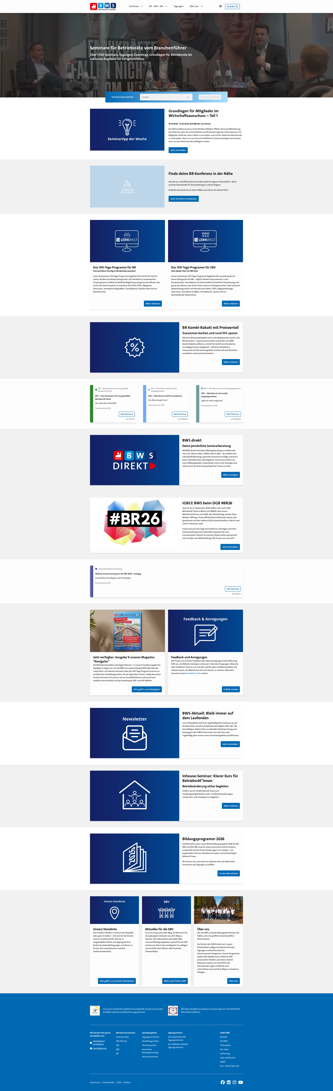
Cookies (127, 1082)
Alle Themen (121, 1041)
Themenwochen (149, 1045)
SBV (118, 1049)
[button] (136, 6)
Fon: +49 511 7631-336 (229, 1066)
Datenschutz (108, 1082)
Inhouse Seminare (150, 1056)
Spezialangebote (149, 1032)
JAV (117, 1045)
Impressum (95, 1082)
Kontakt (223, 1037)
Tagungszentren (175, 1032)
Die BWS (224, 1041)
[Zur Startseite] (103, 6)
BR (117, 1053)
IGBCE (222, 1061)
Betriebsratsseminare (125, 1032)
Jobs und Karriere (228, 1057)
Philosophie (225, 1045)
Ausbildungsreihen (150, 1041)
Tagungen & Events (150, 1037)
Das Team (224, 1049)
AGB (119, 1082)
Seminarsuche (122, 1037)
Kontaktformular (193, 673)
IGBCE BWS (225, 1032)
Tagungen (178, 6)
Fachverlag (225, 1053)
